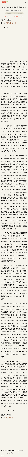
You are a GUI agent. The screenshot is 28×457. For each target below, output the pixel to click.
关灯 (6, 16)
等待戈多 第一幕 (11, 23)
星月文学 (8, 2)
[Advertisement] (14, 44)
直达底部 (21, 16)
